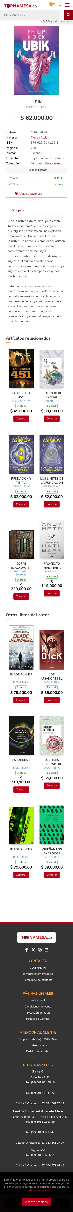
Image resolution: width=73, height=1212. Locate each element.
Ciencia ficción (40, 137)
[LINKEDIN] (46, 950)
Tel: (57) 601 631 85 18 (40, 1082)
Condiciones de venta (38, 1006)
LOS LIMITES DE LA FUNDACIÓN (51, 480)
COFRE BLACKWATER (21, 566)
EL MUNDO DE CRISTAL (52, 395)
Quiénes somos (37, 1045)
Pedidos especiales (38, 1051)
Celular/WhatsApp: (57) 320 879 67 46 (40, 1165)
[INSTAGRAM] (40, 950)
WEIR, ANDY (52, 571)
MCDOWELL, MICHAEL (21, 573)
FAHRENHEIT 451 (21, 395)
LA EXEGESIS (21, 760)
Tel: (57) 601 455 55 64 (40, 1155)
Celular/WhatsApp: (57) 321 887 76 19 (40, 1103)
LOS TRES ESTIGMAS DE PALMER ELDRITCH (52, 762)
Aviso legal (38, 1000)
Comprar (21, 418)
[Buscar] (68, 15)
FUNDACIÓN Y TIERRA (21, 480)
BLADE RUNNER (21, 674)
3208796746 (38, 968)
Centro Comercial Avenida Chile (38, 1111)
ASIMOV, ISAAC (21, 486)
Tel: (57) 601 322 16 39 (40, 1122)
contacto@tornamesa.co (38, 974)
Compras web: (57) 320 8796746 (38, 1039)
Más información (39, 1190)
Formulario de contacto (38, 980)
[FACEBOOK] (27, 950)
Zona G (38, 1072)
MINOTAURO (39, 132)
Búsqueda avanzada (58, 21)
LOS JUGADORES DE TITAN (52, 676)
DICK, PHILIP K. (36, 107)
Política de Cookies (38, 1019)
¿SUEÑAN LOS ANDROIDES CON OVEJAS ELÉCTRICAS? (52, 851)
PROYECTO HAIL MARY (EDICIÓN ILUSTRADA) (52, 566)
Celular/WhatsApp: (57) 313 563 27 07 (40, 1143)
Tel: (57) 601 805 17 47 (40, 1132)
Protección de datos (38, 1013)
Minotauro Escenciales (45, 163)
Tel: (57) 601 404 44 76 (40, 1093)
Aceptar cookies (36, 1202)
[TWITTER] (33, 950)
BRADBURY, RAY (21, 401)
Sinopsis (18, 210)
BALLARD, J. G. (52, 401)
